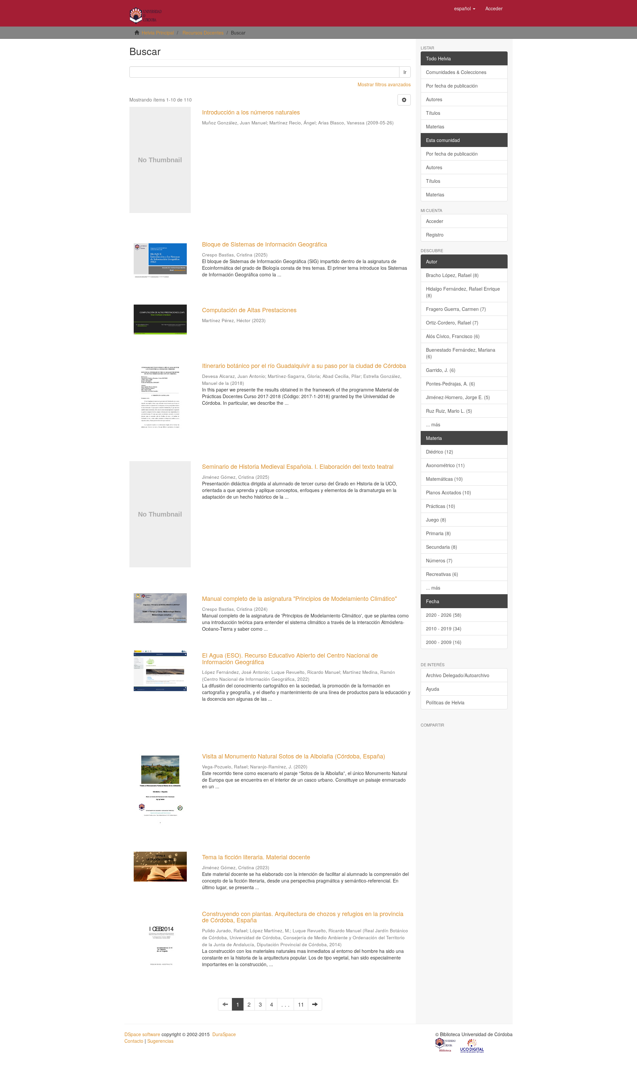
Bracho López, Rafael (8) (452, 275)
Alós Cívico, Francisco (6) (453, 336)
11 (301, 1004)
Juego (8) (436, 519)
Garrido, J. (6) (441, 370)
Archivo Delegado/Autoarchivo (457, 675)
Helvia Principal (158, 32)
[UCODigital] (472, 1045)
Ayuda (432, 688)
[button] (464, 8)
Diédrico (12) (439, 451)
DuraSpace (224, 1034)
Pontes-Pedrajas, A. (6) (450, 383)
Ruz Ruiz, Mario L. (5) (449, 410)
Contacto (133, 1040)
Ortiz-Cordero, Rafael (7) (452, 322)
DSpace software (142, 1034)
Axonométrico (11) (445, 465)
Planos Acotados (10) (448, 492)
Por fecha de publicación (452, 85)
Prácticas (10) (440, 506)
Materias (435, 126)
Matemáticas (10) (444, 478)
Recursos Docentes (203, 32)
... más (433, 424)
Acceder (434, 221)
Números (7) (439, 560)
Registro (435, 234)
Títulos (433, 112)
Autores (434, 99)
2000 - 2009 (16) (443, 642)
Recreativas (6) (442, 574)
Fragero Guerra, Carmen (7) (456, 309)
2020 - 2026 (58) (443, 614)
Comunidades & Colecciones (456, 72)
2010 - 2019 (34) (443, 628)
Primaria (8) (438, 533)
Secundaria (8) (441, 546)
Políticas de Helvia (445, 702)
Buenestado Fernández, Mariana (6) (460, 353)
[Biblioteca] (446, 1045)
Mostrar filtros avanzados (384, 84)
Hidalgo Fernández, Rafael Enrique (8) (463, 292)
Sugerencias (160, 1040)
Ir (404, 72)
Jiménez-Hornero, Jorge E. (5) (458, 397)
